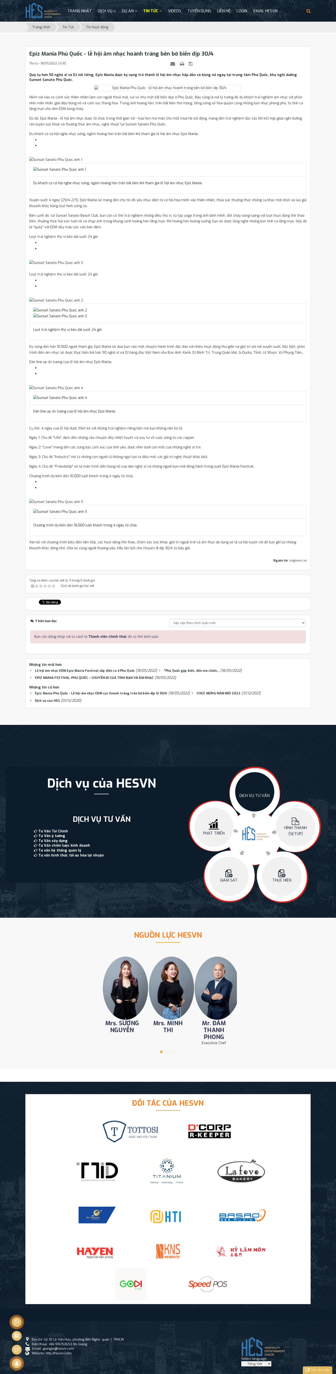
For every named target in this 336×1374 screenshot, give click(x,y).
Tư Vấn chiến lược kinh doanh (64, 845)
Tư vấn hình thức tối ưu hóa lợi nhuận (71, 855)
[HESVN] (43, 10)
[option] (101, 817)
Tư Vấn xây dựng (53, 841)
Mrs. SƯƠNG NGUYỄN (122, 1026)
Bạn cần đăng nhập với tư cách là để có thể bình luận (96, 636)
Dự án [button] (128, 11)
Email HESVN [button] (265, 11)
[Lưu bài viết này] (191, 63)
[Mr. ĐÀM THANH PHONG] (214, 988)
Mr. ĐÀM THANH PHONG (214, 1030)
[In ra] (182, 63)
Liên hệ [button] (223, 11)
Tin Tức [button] (151, 11)
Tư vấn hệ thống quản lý (59, 850)
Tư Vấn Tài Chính (53, 831)
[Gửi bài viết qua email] (173, 63)
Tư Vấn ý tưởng (51, 836)
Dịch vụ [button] (105, 11)
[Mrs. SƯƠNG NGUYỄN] (122, 988)
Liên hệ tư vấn (320, 1370)
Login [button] (242, 11)
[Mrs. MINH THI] (168, 988)
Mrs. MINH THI (168, 1026)
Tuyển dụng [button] (199, 11)
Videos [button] (174, 11)
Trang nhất (79, 11)
